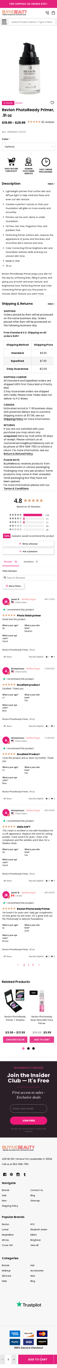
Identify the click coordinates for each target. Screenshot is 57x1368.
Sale (4, 1195)
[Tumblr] (25, 1174)
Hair (32, 1265)
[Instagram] (18, 1174)
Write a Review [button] (30, 543)
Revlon (5, 1224)
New (4, 1200)
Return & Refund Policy (18, 453)
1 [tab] (23, 1048)
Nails (4, 1281)
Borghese (35, 1240)
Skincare (6, 1275)
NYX (32, 1224)
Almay (5, 1240)
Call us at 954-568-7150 (15, 1164)
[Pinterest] (11, 1174)
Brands (5, 1190)
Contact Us (36, 1190)
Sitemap (35, 1200)
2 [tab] (28, 1048)
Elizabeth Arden (38, 1229)
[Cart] (53, 13)
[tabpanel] (15, 1017)
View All (34, 1245)
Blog (32, 1195)
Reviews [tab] (8, 561)
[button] (47, 656)
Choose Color (15, 1039)
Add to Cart (37, 1359)
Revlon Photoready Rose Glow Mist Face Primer (42, 1020)
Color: (6, 139)
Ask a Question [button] (30, 551)
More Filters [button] (14, 586)
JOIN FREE (28, 1120)
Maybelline (8, 1234)
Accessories (37, 1270)
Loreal (5, 1229)
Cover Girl (7, 1245)
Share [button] (9, 656)
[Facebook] (5, 1174)
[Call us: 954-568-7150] (47, 13)
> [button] (39, 965)
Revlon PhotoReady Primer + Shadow (15, 1018)
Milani (33, 1234)
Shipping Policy (13, 419)
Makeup (6, 1270)
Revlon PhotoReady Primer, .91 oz (18, 649)
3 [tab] (33, 1048)
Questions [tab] (29, 561)
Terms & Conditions (16, 488)
